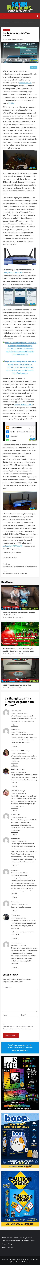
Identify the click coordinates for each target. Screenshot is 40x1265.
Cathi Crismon (16, 791)
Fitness (12, 638)
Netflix (11, 103)
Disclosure (33, 67)
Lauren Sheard (8, 617)
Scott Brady (8, 39)
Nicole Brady (8, 654)
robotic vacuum (25, 83)
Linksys (14, 558)
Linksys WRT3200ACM (12, 272)
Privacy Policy (7, 1244)
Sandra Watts (16, 769)
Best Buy (9, 558)
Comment (7, 987)
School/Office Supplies (23, 680)
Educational (7, 607)
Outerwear (19, 641)
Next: (15, 572)
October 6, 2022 (17, 688)
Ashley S (14, 729)
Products (26, 641)
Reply (15, 725)
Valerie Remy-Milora (18, 751)
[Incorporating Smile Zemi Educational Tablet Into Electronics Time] (20, 597)
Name (5, 1015)
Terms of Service (7, 1247)
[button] (3, 15)
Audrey (14, 814)
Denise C (14, 711)
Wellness (14, 643)
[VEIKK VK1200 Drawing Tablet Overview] (20, 670)
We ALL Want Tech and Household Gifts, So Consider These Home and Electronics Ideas (18, 650)
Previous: (20, 565)
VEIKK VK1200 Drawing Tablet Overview (17, 685)
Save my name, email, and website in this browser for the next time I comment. (18, 1027)
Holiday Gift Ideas (29, 638)
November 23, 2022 (18, 654)
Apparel (6, 638)
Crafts (5, 680)
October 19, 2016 (18, 39)
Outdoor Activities (9, 641)
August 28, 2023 (18, 617)
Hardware (6, 30)
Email (23, 1015)
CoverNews (15, 1262)
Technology (7, 643)
